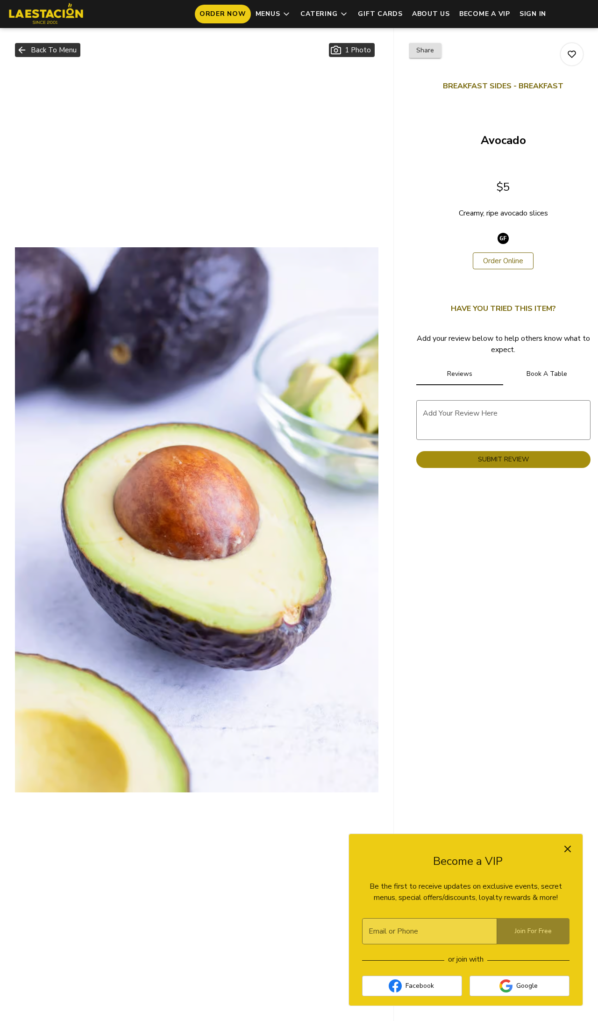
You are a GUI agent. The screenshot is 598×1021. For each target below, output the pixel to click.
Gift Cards (380, 13)
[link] (503, 260)
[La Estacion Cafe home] (49, 14)
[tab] (460, 374)
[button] (273, 14)
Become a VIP (484, 13)
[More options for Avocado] (572, 54)
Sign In (533, 13)
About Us (431, 13)
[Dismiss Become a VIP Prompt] (567, 849)
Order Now (222, 13)
